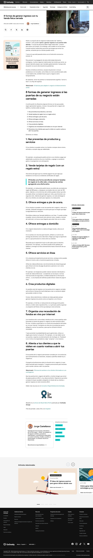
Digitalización (76, 224)
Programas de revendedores (55, 518)
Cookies (88, 551)
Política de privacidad (80, 551)
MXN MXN (31, 544)
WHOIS (36, 528)
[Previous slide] (68, 464)
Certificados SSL (57, 2)
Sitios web (81, 520)
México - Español (21, 544)
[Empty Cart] (88, 2)
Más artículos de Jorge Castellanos (36, 444)
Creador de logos (82, 533)
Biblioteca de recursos (10, 7)
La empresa (5, 515)
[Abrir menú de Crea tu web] (27, 7)
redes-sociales (60, 436)
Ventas (57, 439)
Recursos (16, 519)
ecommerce (59, 425)
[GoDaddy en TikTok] (80, 544)
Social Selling (72, 7)
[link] (11, 30)
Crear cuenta (70, 522)
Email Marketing (60, 429)
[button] (38, 504)
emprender (59, 432)
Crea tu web (23, 7)
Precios (64, 2)
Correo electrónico (34, 2)
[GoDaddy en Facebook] (72, 544)
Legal (4, 527)
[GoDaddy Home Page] (9, 544)
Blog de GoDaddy (6, 524)
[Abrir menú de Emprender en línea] (40, 7)
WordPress (81, 525)
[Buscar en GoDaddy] (87, 7)
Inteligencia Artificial (62, 7)
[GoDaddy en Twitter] (84, 544)
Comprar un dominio (83, 514)
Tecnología (52, 7)
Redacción (5, 529)
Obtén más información (55, 487)
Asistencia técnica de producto (20, 514)
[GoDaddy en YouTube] (88, 544)
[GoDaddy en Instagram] (76, 544)
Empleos (5, 518)
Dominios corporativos (39, 520)
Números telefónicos (83, 535)
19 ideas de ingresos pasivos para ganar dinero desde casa (61, 482)
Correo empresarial (83, 523)
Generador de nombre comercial (41, 523)
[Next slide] (73, 464)
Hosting (80, 528)
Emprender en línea (34, 7)
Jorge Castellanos (35, 23)
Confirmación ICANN (39, 518)
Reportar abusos (17, 516)
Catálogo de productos (39, 530)
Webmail (37, 525)
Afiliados (52, 520)
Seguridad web (82, 530)
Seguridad (45, 7)
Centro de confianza (7, 532)
